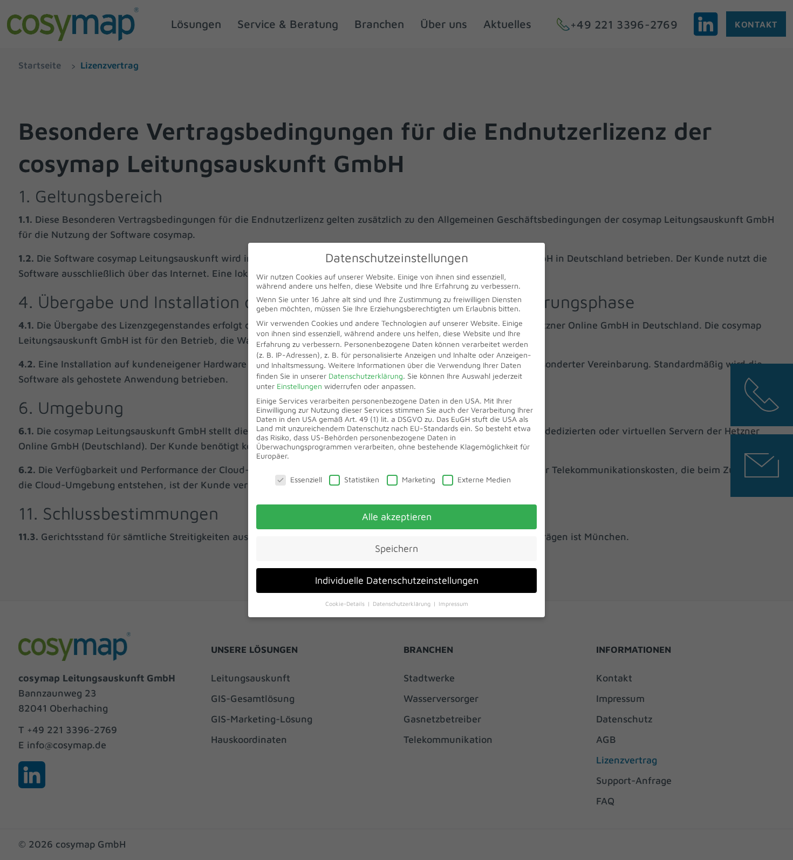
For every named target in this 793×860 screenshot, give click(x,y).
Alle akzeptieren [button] (397, 516)
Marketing (418, 479)
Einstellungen (299, 386)
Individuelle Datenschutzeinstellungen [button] (396, 580)
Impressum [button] (453, 603)
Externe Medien (484, 479)
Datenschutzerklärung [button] (402, 603)
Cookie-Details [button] (345, 603)
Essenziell (306, 479)
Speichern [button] (396, 548)
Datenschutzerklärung (366, 375)
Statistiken (361, 479)
